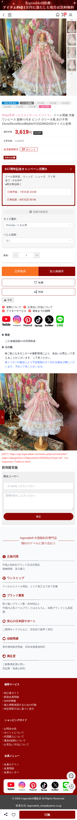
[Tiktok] (44, 786)
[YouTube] (11, 786)
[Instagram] (22, 786)
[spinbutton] (26, 255)
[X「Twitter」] (55, 786)
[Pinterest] (33, 786)
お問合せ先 (10, 728)
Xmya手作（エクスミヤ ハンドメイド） (27, 115)
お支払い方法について (16, 744)
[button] (16, 255)
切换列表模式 (40, 211)
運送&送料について (15, 740)
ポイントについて (14, 732)
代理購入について (14, 736)
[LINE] (66, 786)
